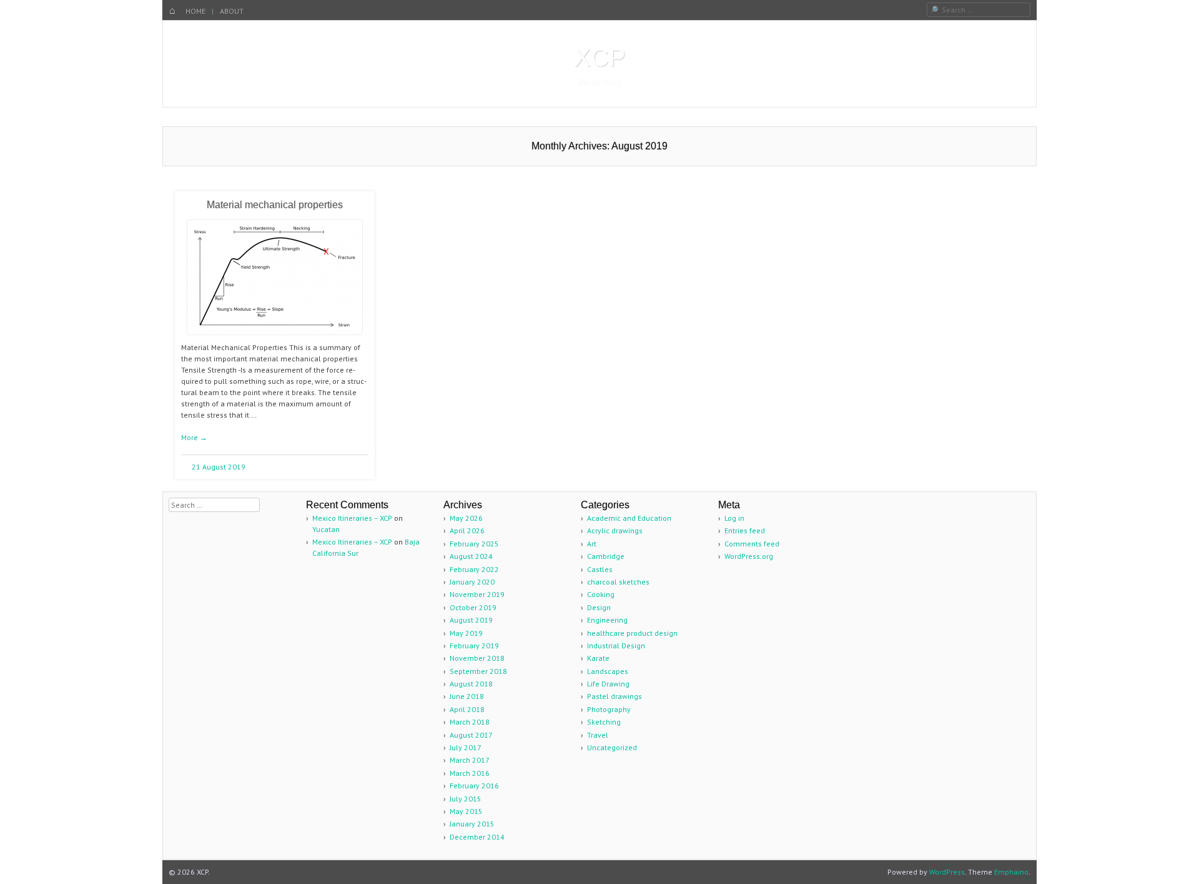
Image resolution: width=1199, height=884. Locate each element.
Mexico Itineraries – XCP (352, 518)
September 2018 (478, 671)
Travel (597, 735)
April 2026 (467, 530)
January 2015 (472, 823)
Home (195, 11)
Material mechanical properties (275, 204)
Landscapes (607, 671)
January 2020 (472, 581)
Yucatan (326, 529)
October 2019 (473, 607)
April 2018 (467, 709)
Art (591, 543)
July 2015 (465, 798)
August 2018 (471, 683)
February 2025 (474, 543)
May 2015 (466, 811)
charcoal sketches (618, 581)
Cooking (600, 594)
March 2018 (470, 721)
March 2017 (470, 760)
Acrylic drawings (615, 530)
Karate (598, 658)
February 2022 (474, 569)
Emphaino (1011, 871)
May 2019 (466, 633)
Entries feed (744, 530)
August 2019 (471, 620)
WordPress (947, 871)
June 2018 (467, 696)
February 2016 (474, 785)
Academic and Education (629, 518)
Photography (609, 709)
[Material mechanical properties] (274, 339)
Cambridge (605, 556)
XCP (600, 57)
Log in (734, 518)
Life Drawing (608, 683)
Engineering (607, 620)
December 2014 (477, 836)
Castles (600, 569)
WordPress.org (748, 556)
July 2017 (465, 747)
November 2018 (477, 658)
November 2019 (477, 594)
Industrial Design (616, 645)
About (232, 11)
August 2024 (471, 556)
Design (599, 607)
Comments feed (751, 543)
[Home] (172, 11)
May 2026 (466, 518)
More (194, 437)
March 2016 (470, 773)
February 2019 (474, 645)
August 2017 (471, 735)
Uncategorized (612, 747)
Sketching (604, 721)
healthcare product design (632, 633)
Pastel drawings (614, 696)
